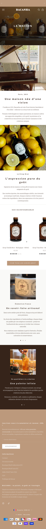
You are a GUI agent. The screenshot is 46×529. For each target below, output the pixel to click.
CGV (3, 475)
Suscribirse (11, 446)
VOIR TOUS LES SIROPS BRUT (23, 263)
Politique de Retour (8, 479)
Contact (5, 458)
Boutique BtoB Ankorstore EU (12, 465)
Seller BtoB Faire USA (9, 472)
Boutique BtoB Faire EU (10, 469)
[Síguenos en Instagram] (3, 503)
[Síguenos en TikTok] (9, 503)
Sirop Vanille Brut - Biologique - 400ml (16, 248)
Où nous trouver (7, 462)
